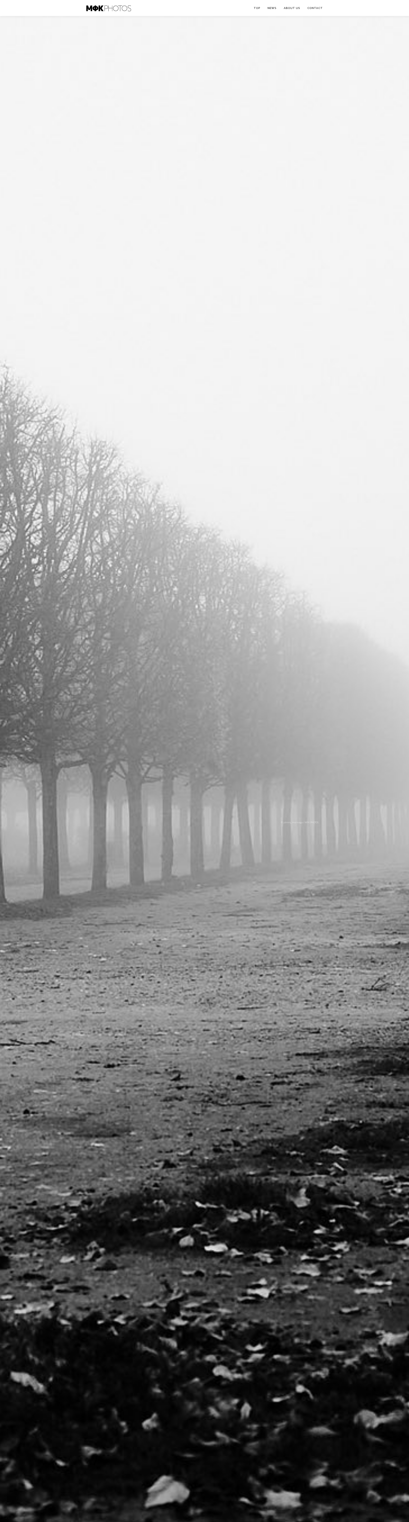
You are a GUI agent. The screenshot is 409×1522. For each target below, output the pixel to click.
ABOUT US (292, 8)
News (272, 8)
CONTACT (315, 8)
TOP (257, 8)
